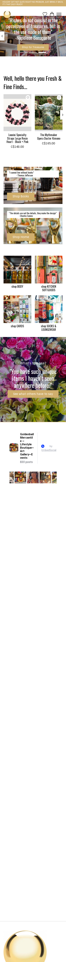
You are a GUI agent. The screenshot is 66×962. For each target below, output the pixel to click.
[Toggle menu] (58, 14)
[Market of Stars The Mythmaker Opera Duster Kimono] (49, 112)
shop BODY (17, 286)
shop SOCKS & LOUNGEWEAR (48, 328)
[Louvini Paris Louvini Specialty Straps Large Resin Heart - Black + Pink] (17, 112)
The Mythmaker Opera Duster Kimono (48, 136)
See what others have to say (33, 394)
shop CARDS (17, 326)
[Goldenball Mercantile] (7, 14)
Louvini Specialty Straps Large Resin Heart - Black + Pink (17, 138)
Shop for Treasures (33, 47)
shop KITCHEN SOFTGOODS (48, 288)
